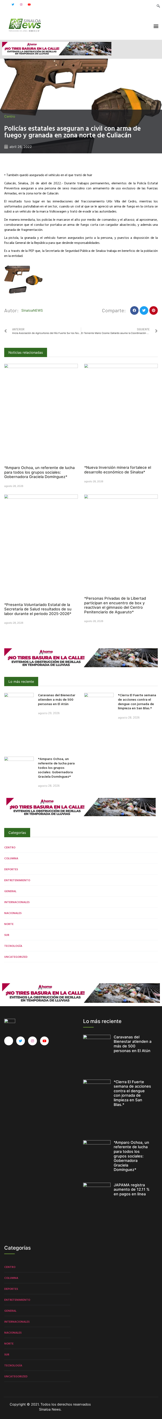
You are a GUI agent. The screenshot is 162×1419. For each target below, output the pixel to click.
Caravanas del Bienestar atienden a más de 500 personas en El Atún (56, 699)
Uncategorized (15, 956)
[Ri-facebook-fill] (4, 4)
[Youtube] (29, 4)
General (10, 891)
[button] (156, 26)
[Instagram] (21, 4)
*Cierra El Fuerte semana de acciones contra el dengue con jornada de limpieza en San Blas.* (137, 701)
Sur (6, 935)
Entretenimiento (17, 880)
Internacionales (17, 902)
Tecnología (13, 945)
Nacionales (13, 913)
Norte (9, 924)
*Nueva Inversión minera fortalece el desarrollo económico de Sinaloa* (117, 469)
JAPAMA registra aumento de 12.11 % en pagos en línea (132, 1189)
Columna (11, 858)
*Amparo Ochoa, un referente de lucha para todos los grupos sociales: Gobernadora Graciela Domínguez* (39, 472)
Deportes (11, 869)
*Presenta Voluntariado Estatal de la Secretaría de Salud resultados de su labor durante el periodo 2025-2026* (38, 609)
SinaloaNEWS (32, 310)
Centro (9, 116)
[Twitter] (12, 4)
